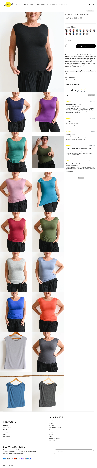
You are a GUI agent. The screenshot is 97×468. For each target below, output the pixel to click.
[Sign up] (91, 451)
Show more (80, 177)
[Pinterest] (12, 465)
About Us (5, 425)
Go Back (90, 10)
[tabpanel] (80, 140)
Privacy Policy (6, 436)
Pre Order (51, 421)
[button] (70, 50)
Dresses (51, 432)
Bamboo (51, 423)
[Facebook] (4, 465)
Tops (50, 429)
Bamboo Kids (52, 425)
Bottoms (51, 434)
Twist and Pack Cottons (55, 427)
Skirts (50, 436)
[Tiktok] (9, 465)
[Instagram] (7, 465)
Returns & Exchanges (8, 432)
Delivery (5, 434)
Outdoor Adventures (54, 440)
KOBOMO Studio (7, 427)
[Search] (86, 4)
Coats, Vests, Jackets (54, 438)
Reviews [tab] (71, 96)
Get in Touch (6, 429)
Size (66, 37)
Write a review (91, 95)
